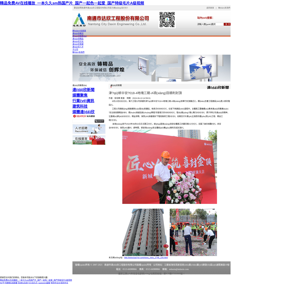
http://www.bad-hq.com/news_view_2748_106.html (146, 258)
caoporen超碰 (44, 283)
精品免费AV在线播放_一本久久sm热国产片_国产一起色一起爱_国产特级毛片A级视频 (72, 3)
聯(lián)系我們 (224, 8)
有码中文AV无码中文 (59, 283)
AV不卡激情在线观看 (9, 283)
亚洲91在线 (23, 283)
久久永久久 (33, 283)
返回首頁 (210, 8)
